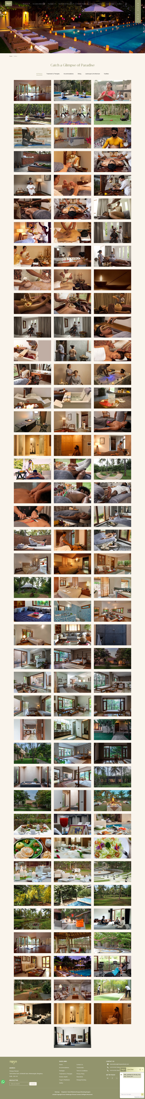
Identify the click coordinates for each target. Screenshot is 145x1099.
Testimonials (80, 1067)
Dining (79, 73)
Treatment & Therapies (65, 4)
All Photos (39, 73)
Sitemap (57, 1092)
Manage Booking (81, 1080)
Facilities (119, 4)
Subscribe (33, 1084)
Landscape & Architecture (92, 73)
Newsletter (80, 1076)
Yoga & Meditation (96, 4)
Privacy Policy (80, 1073)
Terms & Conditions (82, 1070)
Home (10, 56)
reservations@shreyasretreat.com (119, 1064)
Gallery (61, 1083)
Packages (51, 4)
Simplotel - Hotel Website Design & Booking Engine (75, 1092)
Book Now (138, 11)
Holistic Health (81, 4)
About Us (25, 4)
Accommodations (38, 4)
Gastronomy (110, 4)
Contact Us (80, 1064)
